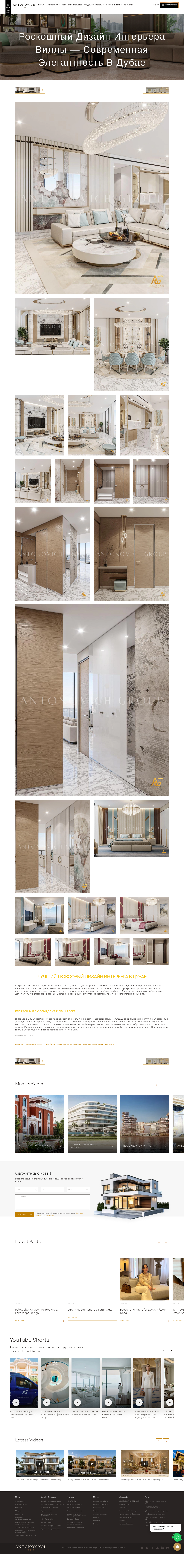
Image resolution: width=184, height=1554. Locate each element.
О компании (20, 1501)
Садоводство (124, 1504)
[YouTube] (142, 1548)
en (154, 5)
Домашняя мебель (100, 1501)
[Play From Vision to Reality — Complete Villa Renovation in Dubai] (24, 1383)
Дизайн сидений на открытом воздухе (75, 1523)
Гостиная (96, 1521)
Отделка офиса (73, 1508)
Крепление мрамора (75, 1527)
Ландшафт (123, 1497)
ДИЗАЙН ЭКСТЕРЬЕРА (50, 1508)
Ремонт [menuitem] (63, 5)
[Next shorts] (171, 1350)
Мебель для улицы (100, 1504)
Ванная (96, 1517)
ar (158, 5)
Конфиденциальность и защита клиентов (24, 1523)
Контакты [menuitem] (128, 5)
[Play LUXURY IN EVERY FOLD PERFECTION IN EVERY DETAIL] (116, 1383)
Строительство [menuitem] (75, 5)
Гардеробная (98, 1508)
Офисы (96, 1511)
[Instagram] (147, 1548)
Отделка (70, 1497)
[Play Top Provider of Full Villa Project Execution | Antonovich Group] (55, 1383)
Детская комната (100, 1514)
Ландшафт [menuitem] (89, 5)
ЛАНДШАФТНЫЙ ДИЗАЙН (129, 1501)
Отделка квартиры (74, 1504)
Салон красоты (47, 1522)
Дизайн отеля (46, 1511)
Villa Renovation (47, 1519)
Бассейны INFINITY (126, 1517)
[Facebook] (152, 1548)
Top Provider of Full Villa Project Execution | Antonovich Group (55, 1415)
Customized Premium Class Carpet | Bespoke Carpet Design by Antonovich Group (146, 1415)
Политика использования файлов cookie (25, 1531)
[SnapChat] (157, 1548)
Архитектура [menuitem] (52, 5)
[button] (157, 1085)
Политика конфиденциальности (24, 1518)
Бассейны (123, 1508)
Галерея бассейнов (127, 1524)
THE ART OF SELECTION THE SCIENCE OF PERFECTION (85, 1413)
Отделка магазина (74, 1511)
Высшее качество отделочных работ (152, 1507)
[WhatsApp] (177, 1537)
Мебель (96, 1497)
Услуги (147, 1497)
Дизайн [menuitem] (41, 5)
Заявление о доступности (25, 1535)
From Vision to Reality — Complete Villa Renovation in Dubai (23, 1415)
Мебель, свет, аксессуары (155, 1514)
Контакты (19, 1514)
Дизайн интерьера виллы (51, 1501)
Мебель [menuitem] (98, 5)
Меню (17, 1497)
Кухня (95, 1524)
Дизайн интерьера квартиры (52, 1504)
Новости (18, 1508)
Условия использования (24, 1527)
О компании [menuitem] (109, 5)
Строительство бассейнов (129, 1514)
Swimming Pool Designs (128, 1511)
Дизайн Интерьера (48, 1497)
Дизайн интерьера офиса (51, 1526)
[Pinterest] (167, 1548)
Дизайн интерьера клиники (52, 1529)
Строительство (21, 1504)
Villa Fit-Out (71, 1501)
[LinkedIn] (162, 1548)
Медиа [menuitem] (119, 5)
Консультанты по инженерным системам (76, 1515)
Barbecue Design (73, 1519)
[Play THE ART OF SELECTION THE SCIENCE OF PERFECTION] (86, 1383)
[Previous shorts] (164, 1350)
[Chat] (177, 1547)
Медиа (18, 1511)
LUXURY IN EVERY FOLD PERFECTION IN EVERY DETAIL (113, 1415)
